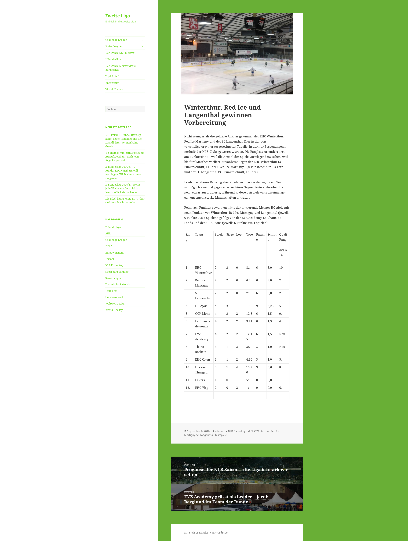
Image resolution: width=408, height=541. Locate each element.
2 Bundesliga (113, 59)
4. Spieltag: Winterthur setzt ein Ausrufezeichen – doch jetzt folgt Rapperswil (124, 156)
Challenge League (116, 40)
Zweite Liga (117, 16)
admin (219, 431)
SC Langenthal (205, 435)
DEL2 (108, 246)
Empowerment (114, 252)
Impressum (112, 83)
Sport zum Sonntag (116, 271)
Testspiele (221, 435)
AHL (108, 233)
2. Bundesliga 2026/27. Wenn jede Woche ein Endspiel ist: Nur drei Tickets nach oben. (122, 188)
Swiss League (113, 46)
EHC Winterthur (260, 431)
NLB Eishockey (114, 265)
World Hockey (114, 89)
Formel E (110, 259)
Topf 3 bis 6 (112, 76)
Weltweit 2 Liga (114, 303)
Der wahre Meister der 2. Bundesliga (120, 68)
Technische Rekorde (117, 284)
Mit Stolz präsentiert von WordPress (206, 532)
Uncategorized (114, 297)
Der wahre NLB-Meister (120, 53)
